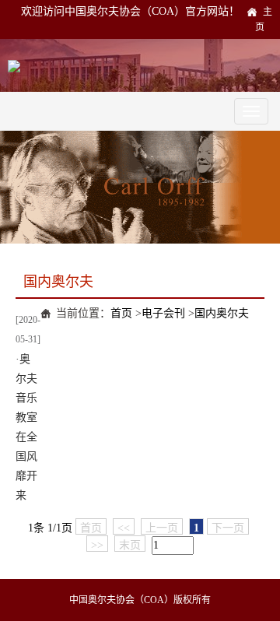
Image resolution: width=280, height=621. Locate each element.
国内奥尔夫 (221, 313)
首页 (121, 313)
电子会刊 (163, 313)
